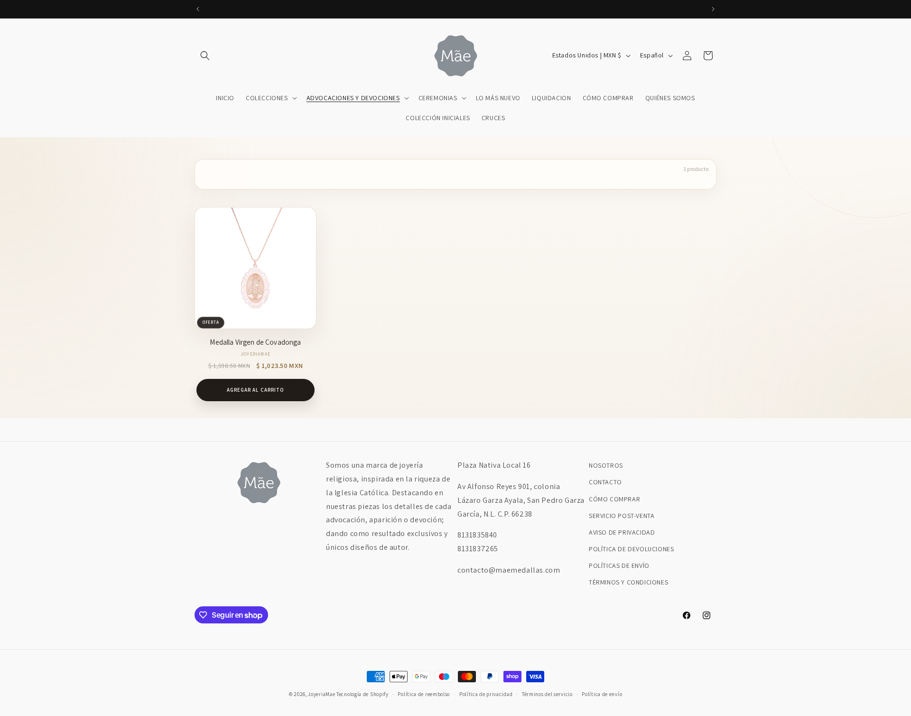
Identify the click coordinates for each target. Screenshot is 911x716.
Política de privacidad (485, 694)
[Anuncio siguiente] (713, 9)
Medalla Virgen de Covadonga (255, 342)
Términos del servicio (547, 694)
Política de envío (602, 694)
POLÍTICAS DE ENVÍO (619, 565)
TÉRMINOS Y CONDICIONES (628, 582)
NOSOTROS (606, 465)
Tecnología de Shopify (362, 694)
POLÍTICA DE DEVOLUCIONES (631, 549)
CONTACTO (605, 482)
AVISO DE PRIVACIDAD (622, 532)
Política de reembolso (424, 694)
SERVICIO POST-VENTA (621, 515)
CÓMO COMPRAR (614, 499)
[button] (205, 55)
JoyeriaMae (321, 694)
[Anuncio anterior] (197, 9)
